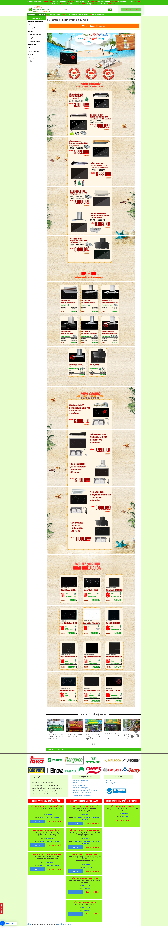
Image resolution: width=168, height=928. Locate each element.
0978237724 (81, 4)
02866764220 (78, 818)
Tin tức (31, 31)
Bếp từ (29, 924)
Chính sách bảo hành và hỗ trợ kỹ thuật (85, 790)
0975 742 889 (93, 1)
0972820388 (96, 818)
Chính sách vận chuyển (80, 788)
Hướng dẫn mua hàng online (82, 792)
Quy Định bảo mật (79, 785)
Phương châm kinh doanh (36, 21)
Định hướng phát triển (112, 783)
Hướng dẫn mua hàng (35, 28)
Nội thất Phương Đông (64, 924)
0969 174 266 (48, 1)
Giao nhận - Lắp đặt (34, 41)
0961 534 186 (54, 841)
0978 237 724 (64, 4)
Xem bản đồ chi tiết (54, 821)
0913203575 (87, 841)
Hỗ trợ (31, 61)
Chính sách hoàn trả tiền (80, 780)
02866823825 (78, 841)
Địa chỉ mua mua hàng (35, 34)
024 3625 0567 (48, 862)
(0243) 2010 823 (48, 839)
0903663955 (96, 841)
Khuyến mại (37, 18)
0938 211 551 (125, 817)
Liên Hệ (108, 785)
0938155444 (113, 1)
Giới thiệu (31, 58)
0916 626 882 (54, 865)
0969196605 (111, 4)
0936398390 (87, 818)
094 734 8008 (70, 1)
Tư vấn (31, 48)
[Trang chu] (39, 9)
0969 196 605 (86, 864)
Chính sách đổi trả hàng (80, 783)
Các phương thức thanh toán (82, 795)
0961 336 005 (124, 814)
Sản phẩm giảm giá (34, 51)
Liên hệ (31, 54)
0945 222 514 (48, 815)
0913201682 (85, 820)
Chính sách (32, 24)
